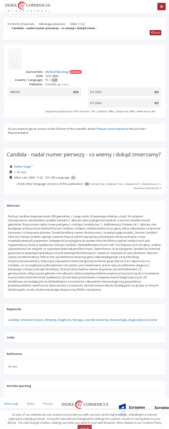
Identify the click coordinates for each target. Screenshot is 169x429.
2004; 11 (77, 24)
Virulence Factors (31, 320)
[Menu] (161, 6)
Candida (13, 320)
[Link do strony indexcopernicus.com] (85, 405)
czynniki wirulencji (96, 320)
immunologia (118, 320)
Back (156, 32)
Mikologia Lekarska (52, 24)
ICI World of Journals (21, 24)
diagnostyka (136, 320)
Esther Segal (22, 166)
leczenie (151, 320)
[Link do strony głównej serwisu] (27, 6)
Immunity (51, 320)
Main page (11, 404)
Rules (31, 404)
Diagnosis (64, 320)
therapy (78, 320)
